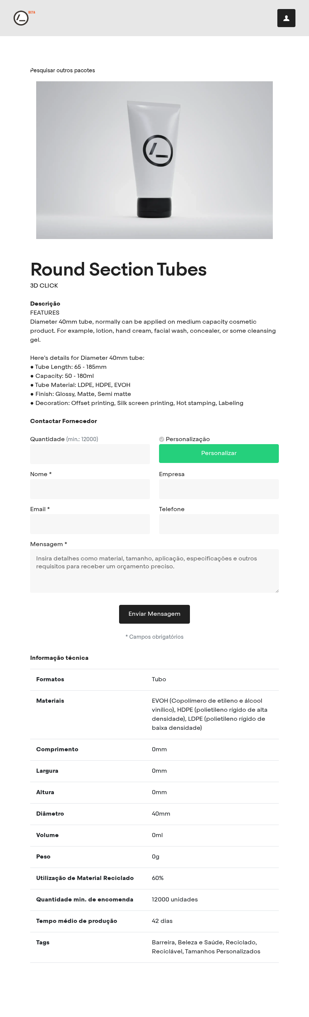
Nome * (41, 475)
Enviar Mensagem (154, 614)
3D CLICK (44, 286)
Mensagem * (48, 545)
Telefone (172, 510)
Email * (40, 510)
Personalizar (219, 454)
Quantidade (64, 440)
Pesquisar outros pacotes (62, 70)
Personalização (187, 440)
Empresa (172, 475)
